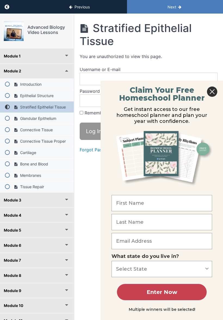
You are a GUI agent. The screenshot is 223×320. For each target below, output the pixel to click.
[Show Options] (207, 269)
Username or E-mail (100, 69)
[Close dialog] (212, 91)
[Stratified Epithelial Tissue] (14, 31)
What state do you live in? (145, 256)
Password (90, 91)
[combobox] (160, 269)
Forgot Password (97, 149)
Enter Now (162, 292)
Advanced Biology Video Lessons (46, 29)
